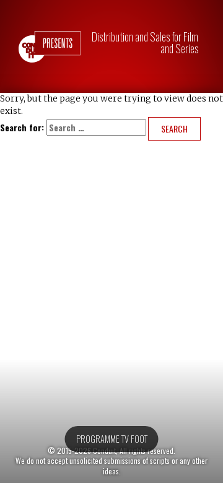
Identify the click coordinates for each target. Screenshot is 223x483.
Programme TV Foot (111, 438)
